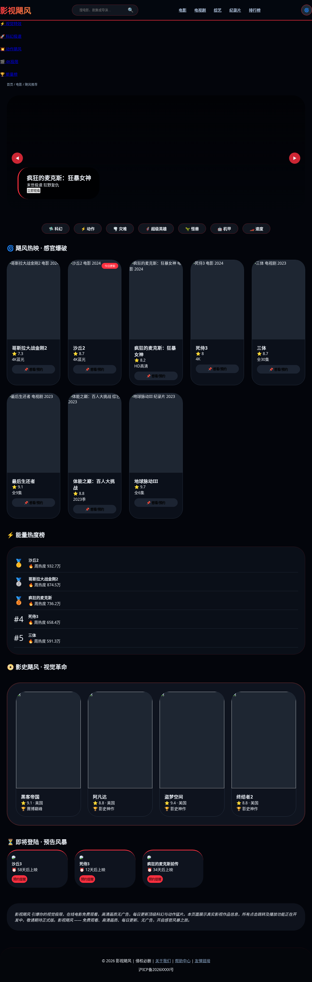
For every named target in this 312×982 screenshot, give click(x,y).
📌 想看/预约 (33, 369)
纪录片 (235, 10)
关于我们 (163, 960)
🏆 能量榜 (9, 74)
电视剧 (200, 10)
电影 (182, 10)
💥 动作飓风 (10, 49)
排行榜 (255, 10)
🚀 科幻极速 (10, 36)
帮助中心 (183, 960)
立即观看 (33, 191)
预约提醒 (19, 879)
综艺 (218, 10)
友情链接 (202, 960)
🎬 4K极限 (9, 61)
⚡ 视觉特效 (10, 23)
